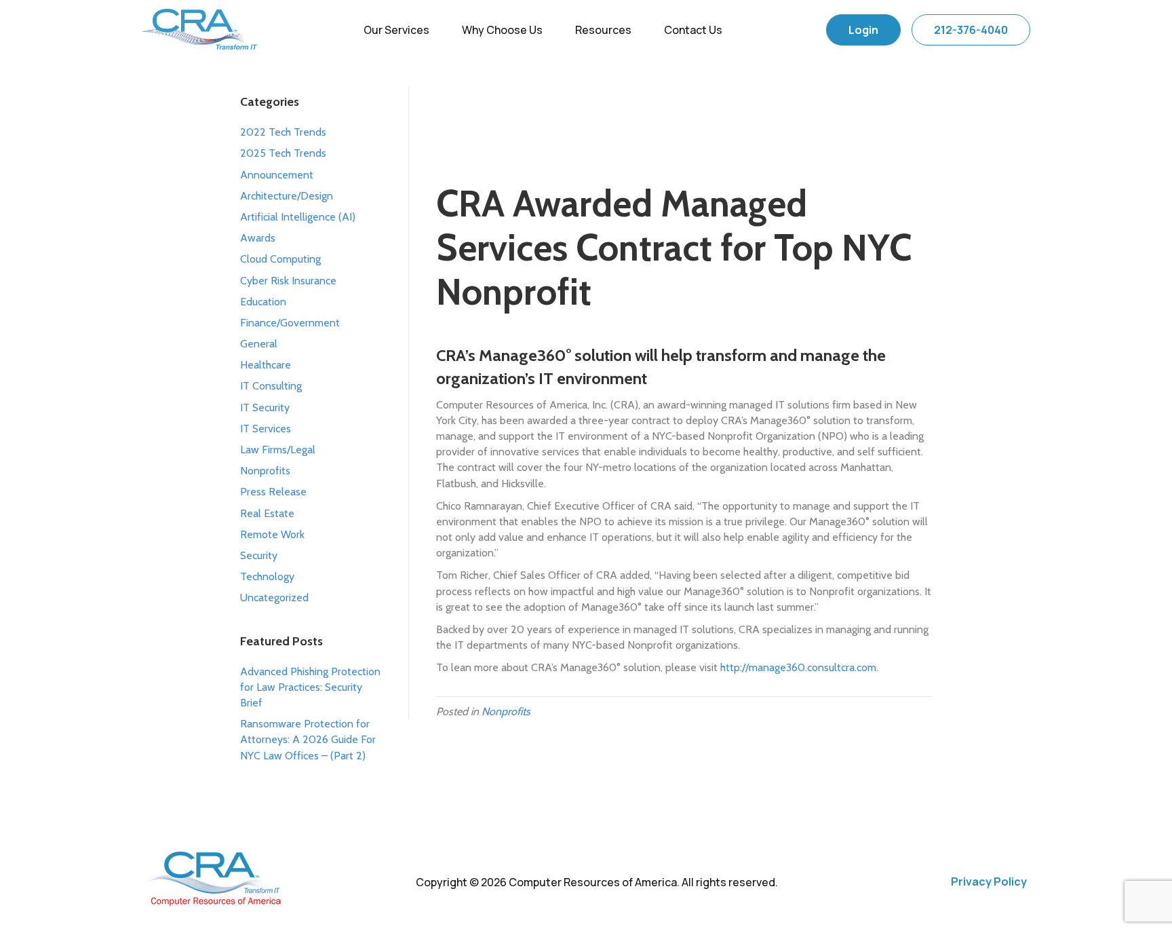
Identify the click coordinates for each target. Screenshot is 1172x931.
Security (258, 555)
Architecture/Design (286, 195)
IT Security (265, 407)
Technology (267, 576)
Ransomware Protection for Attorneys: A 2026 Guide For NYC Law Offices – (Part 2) (308, 739)
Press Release (273, 491)
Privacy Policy (989, 881)
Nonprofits (265, 470)
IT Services (265, 428)
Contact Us (693, 29)
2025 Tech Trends (283, 153)
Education (263, 301)
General (258, 343)
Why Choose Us (502, 29)
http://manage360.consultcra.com (798, 667)
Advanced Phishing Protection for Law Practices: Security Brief (310, 687)
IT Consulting (271, 385)
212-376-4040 (971, 29)
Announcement (276, 174)
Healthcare (265, 364)
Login (863, 29)
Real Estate (267, 513)
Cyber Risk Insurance (288, 280)
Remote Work (272, 534)
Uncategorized (274, 597)
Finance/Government (290, 322)
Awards (257, 237)
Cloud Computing (280, 258)
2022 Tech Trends (283, 132)
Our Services (396, 29)
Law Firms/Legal (277, 449)
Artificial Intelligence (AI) (297, 216)
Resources (603, 29)
